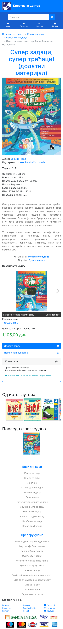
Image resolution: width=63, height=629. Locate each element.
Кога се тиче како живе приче (32, 560)
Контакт (5, 611)
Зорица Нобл (18, 158)
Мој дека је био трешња (32, 546)
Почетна (7, 34)
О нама (26, 605)
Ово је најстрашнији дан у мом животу (32, 575)
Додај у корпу (12, 345)
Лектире (32, 482)
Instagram (50, 608)
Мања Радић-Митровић (31, 162)
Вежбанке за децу (16, 37)
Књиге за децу (35, 34)
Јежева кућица (32, 570)
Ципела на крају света (32, 565)
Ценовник (6, 608)
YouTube (50, 611)
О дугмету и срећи (32, 555)
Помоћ (26, 611)
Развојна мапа (32, 589)
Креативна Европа (32, 526)
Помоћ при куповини (16, 352)
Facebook (50, 605)
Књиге (19, 34)
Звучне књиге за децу (32, 506)
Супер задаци (37, 260)
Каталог (6, 605)
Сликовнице (32, 497)
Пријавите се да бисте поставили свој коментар (29, 375)
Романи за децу (32, 492)
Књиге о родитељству (32, 516)
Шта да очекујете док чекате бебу (32, 579)
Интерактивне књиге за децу (32, 502)
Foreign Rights (29, 608)
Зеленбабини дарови (32, 551)
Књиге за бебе (32, 478)
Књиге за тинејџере (32, 487)
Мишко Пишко (32, 584)
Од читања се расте (32, 594)
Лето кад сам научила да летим (32, 541)
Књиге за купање (32, 511)
